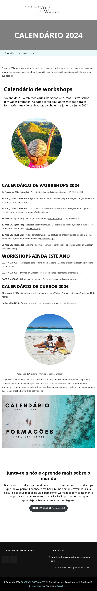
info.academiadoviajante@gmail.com (72, 567)
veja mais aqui (60, 192)
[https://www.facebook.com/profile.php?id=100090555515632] (13, 559)
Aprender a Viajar (51, 293)
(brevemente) (48, 508)
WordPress (62, 586)
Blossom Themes (37, 586)
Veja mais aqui (43, 212)
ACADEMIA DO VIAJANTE (33, 582)
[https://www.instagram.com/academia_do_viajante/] (5, 559)
